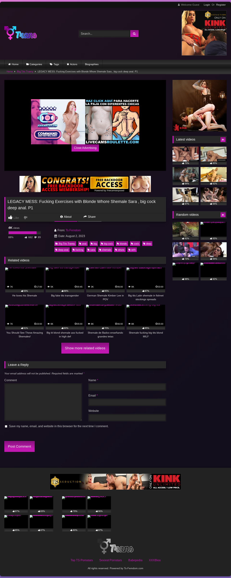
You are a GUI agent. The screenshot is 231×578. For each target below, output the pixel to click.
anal (84, 243)
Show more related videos (85, 348)
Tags (56, 64)
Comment (10, 380)
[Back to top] (220, 567)
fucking (79, 249)
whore (121, 249)
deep (148, 243)
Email (93, 395)
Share (91, 216)
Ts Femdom (73, 230)
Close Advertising (85, 147)
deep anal (63, 249)
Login (207, 4)
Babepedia (135, 560)
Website (93, 410)
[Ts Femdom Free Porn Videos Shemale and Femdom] (20, 33)
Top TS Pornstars (82, 560)
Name (93, 380)
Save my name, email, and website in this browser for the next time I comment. (58, 426)
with (133, 249)
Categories (36, 64)
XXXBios (155, 560)
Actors (73, 64)
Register (221, 4)
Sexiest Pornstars (110, 560)
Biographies (92, 64)
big (95, 243)
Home (15, 64)
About (67, 216)
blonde (123, 243)
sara (92, 249)
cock (136, 243)
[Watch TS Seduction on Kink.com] (204, 54)
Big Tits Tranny (25, 71)
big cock (108, 243)
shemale (106, 249)
